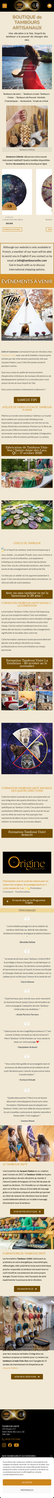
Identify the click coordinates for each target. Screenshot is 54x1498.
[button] (4, 6)
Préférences (26, 1490)
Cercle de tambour (27, 543)
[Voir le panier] (49, 6)
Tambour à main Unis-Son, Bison (27, 219)
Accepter (27, 1482)
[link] (8, 355)
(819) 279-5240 (12, 1439)
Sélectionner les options (27, 229)
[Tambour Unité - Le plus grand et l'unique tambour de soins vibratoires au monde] (27, 6)
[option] (27, 203)
